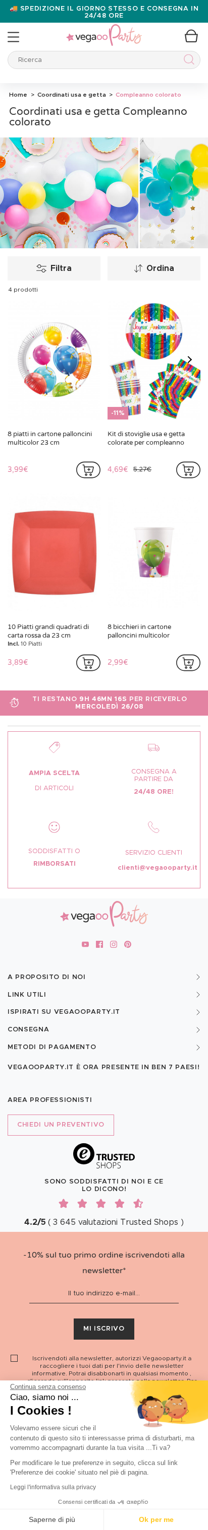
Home (18, 95)
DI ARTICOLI (54, 788)
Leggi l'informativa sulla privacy (53, 1487)
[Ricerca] (187, 61)
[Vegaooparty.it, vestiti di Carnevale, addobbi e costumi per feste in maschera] (104, 29)
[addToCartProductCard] (88, 469)
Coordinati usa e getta (71, 95)
